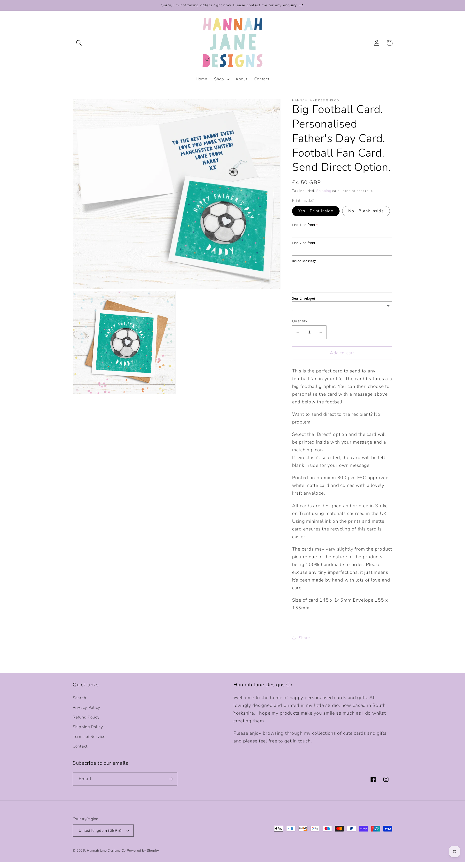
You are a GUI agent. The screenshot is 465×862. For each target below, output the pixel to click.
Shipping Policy (88, 727)
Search (79, 698)
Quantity (299, 321)
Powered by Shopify (143, 850)
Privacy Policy (86, 707)
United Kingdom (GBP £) (100, 830)
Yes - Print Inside (315, 211)
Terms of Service (89, 736)
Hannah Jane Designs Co (106, 850)
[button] (79, 42)
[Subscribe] (170, 779)
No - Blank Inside (366, 211)
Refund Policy (86, 717)
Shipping (323, 190)
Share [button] (304, 638)
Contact (80, 746)
